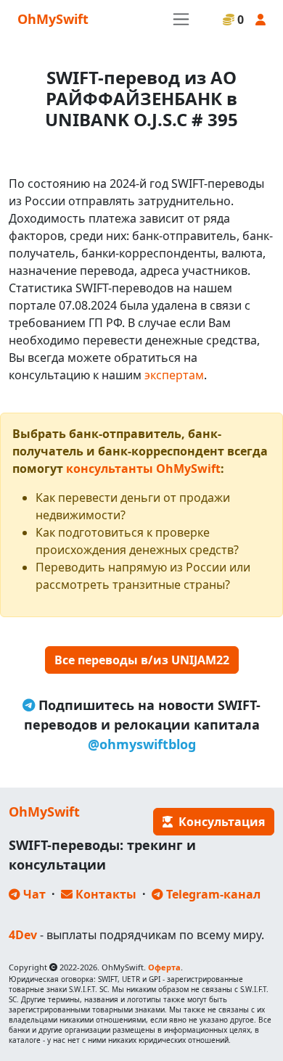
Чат (33, 894)
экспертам (174, 375)
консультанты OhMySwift (143, 468)
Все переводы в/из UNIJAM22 (141, 660)
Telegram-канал (212, 894)
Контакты (104, 894)
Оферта (164, 967)
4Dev (23, 935)
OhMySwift (53, 19)
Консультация (219, 822)
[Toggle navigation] (181, 19)
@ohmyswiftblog (142, 744)
